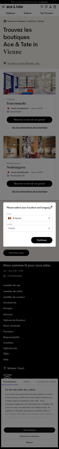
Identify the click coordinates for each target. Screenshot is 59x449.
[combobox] (29, 218)
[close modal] (51, 206)
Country (9, 214)
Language (9, 224)
